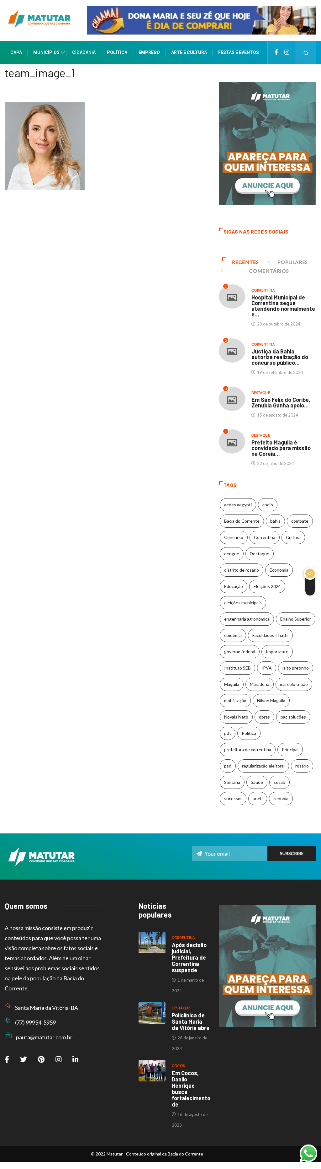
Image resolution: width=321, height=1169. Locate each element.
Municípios (46, 52)
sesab (279, 782)
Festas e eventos (238, 52)
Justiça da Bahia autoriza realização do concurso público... (279, 357)
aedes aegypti (238, 504)
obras (264, 716)
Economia (279, 570)
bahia (275, 521)
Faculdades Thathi (270, 635)
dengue (231, 553)
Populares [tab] (292, 262)
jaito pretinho (295, 668)
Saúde (257, 782)
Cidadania (84, 52)
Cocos (178, 1066)
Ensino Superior (295, 619)
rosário (302, 765)
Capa (16, 52)
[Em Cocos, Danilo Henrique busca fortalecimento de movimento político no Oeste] (152, 1070)
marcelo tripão (294, 684)
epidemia (233, 635)
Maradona (259, 684)
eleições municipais (243, 602)
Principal (290, 749)
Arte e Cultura (189, 52)
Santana (232, 782)
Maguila (231, 684)
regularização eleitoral (263, 765)
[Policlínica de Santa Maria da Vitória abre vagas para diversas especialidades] (152, 1013)
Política (117, 52)
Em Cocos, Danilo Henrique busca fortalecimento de (191, 1088)
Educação (233, 586)
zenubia (280, 798)
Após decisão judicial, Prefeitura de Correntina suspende (189, 957)
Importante (277, 651)
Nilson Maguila (271, 700)
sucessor (233, 798)
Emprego (149, 52)
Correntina (263, 290)
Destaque (260, 393)
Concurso (233, 537)
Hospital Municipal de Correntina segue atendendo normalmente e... (283, 306)
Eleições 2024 (267, 586)
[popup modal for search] (306, 52)
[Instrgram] (286, 52)
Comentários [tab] (269, 271)
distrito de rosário (241, 570)
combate (299, 521)
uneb (258, 798)
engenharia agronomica (247, 619)
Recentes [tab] (245, 262)
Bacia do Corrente (242, 521)
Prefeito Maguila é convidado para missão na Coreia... (281, 448)
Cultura (293, 537)
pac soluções (293, 716)
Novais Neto (236, 716)
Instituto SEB (237, 668)
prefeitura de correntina (247, 749)
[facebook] (276, 52)
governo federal (239, 651)
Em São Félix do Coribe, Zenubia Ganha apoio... (280, 402)
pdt (227, 733)
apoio (267, 504)
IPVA (266, 668)
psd (227, 765)
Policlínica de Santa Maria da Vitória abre (190, 1021)
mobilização (235, 700)
